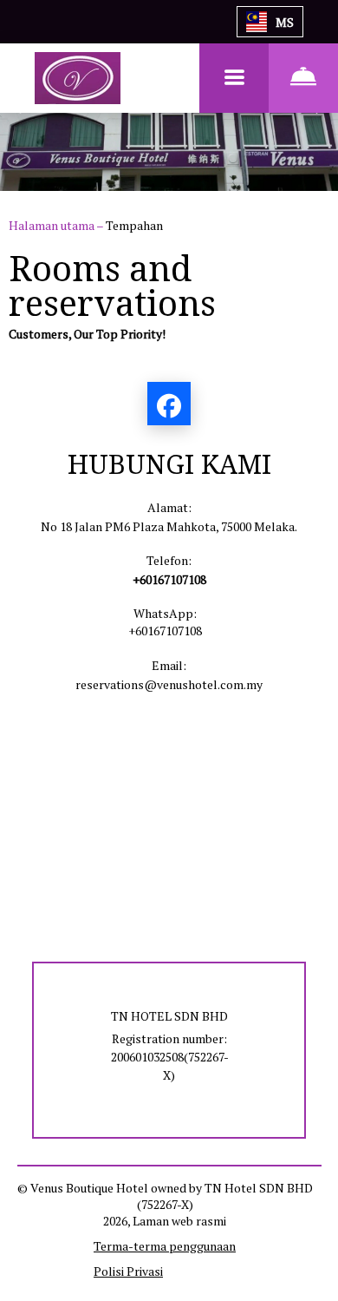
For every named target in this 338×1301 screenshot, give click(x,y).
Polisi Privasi (128, 1271)
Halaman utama (52, 225)
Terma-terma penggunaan (165, 1246)
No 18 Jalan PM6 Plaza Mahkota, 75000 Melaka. (169, 526)
